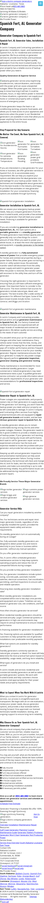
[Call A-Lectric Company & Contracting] (4, 901)
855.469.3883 (19, 6)
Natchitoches (32, 883)
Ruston (3, 886)
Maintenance (25, 825)
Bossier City (26, 881)
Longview (40, 889)
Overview (4, 825)
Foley (19, 876)
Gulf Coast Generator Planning (13, 830)
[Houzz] (6, 868)
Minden (10, 886)
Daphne (3, 876)
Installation (14, 825)
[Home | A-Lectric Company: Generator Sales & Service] (16, 1)
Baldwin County (22, 873)
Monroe (11, 883)
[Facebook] (8, 866)
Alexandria (20, 883)
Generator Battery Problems (30, 832)
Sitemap (33, 896)
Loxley (21, 878)
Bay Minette (12, 878)
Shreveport (15, 881)
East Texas (5, 845)
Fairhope (12, 876)
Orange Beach (28, 876)
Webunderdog (6, 899)
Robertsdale (30, 878)
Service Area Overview (9, 842)
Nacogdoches (23, 889)
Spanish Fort (35, 873)
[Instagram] (24, 866)
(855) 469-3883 (21, 796)
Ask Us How (37, 815)
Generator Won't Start (10, 835)
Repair (34, 825)
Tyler (32, 889)
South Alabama (26, 842)
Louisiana (38, 842)
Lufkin (13, 889)
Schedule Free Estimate (10, 803)
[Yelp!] (18, 868)
